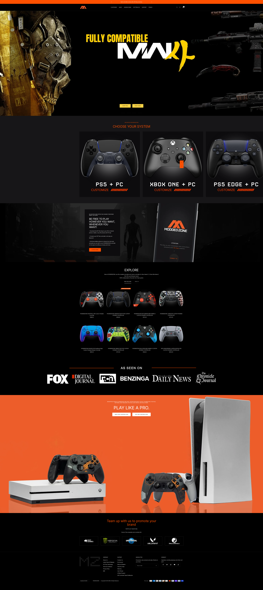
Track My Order (120, 566)
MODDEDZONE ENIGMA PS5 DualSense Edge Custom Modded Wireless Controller (92, 349)
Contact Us (120, 560)
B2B (104, 571)
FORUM (150, 7)
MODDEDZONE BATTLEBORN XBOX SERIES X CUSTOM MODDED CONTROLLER (144, 314)
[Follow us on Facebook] (163, 564)
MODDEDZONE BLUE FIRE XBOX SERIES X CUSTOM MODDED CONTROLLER (144, 349)
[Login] (179, 7)
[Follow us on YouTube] (174, 564)
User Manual (120, 571)
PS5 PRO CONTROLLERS (141, 414)
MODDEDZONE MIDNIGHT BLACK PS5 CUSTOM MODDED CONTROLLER (118, 314)
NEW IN (137, 281)
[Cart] (183, 7)
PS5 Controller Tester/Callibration (125, 575)
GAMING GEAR (127, 7)
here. (136, 528)
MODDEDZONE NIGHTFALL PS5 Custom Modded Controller (92, 314)
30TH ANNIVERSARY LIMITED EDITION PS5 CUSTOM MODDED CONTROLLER (171, 349)
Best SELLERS (127, 281)
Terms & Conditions (107, 566)
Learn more (135, 2)
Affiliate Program (121, 573)
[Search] (177, 7)
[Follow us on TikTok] (178, 564)
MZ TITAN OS (136, 7)
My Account (120, 562)
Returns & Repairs (121, 564)
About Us (105, 560)
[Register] (156, 565)
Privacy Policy (106, 568)
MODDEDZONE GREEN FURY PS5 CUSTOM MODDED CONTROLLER (118, 349)
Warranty (119, 568)
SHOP (120, 7)
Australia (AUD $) (83, 580)
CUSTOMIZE (114, 7)
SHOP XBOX (138, 105)
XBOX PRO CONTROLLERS (121, 414)
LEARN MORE (95, 249)
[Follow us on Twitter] (167, 564)
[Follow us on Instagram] (171, 564)
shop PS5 (125, 105)
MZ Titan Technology (108, 564)
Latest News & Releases (108, 562)
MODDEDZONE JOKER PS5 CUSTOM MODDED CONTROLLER (171, 314)
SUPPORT (144, 7)
